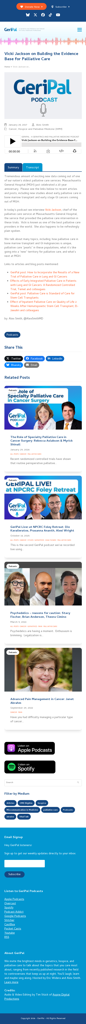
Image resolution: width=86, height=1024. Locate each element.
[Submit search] (78, 783)
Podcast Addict (14, 912)
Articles (10, 803)
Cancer (13, 129)
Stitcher (9, 920)
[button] (79, 29)
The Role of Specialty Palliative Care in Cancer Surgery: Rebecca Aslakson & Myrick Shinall (41, 441)
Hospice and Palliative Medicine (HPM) (40, 129)
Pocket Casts (12, 929)
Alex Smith (42, 125)
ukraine (10, 817)
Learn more (11, 982)
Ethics (30, 540)
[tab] (13, 167)
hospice (42, 803)
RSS (6, 937)
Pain (40, 626)
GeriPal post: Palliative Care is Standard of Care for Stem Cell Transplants (42, 296)
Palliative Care (34, 454)
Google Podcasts (15, 916)
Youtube (9, 933)
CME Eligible (26, 803)
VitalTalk (24, 817)
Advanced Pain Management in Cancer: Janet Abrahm (42, 701)
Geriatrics (39, 540)
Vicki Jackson (53, 210)
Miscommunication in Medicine (22, 810)
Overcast (10, 903)
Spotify (8, 908)
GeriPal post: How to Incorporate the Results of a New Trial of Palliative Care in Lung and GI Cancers (44, 274)
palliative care (50, 810)
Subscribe (61, 7)
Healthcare (50, 540)
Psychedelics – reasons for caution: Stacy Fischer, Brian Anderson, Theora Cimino (40, 615)
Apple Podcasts (14, 899)
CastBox (9, 924)
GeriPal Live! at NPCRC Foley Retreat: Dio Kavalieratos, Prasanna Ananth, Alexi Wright (42, 529)
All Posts (14, 454)
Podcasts (12, 335)
